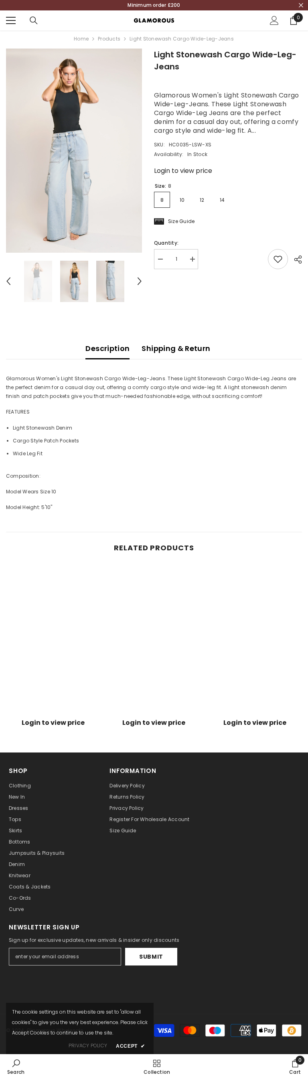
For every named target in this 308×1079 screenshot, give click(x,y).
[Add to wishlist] (278, 259)
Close (301, 5)
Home (81, 38)
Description (107, 348)
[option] (74, 151)
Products (109, 38)
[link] (53, 710)
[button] (8, 281)
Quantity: (166, 242)
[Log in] (274, 20)
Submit (151, 957)
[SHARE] (295, 259)
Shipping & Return (176, 348)
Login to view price (183, 170)
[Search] (33, 20)
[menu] (11, 20)
